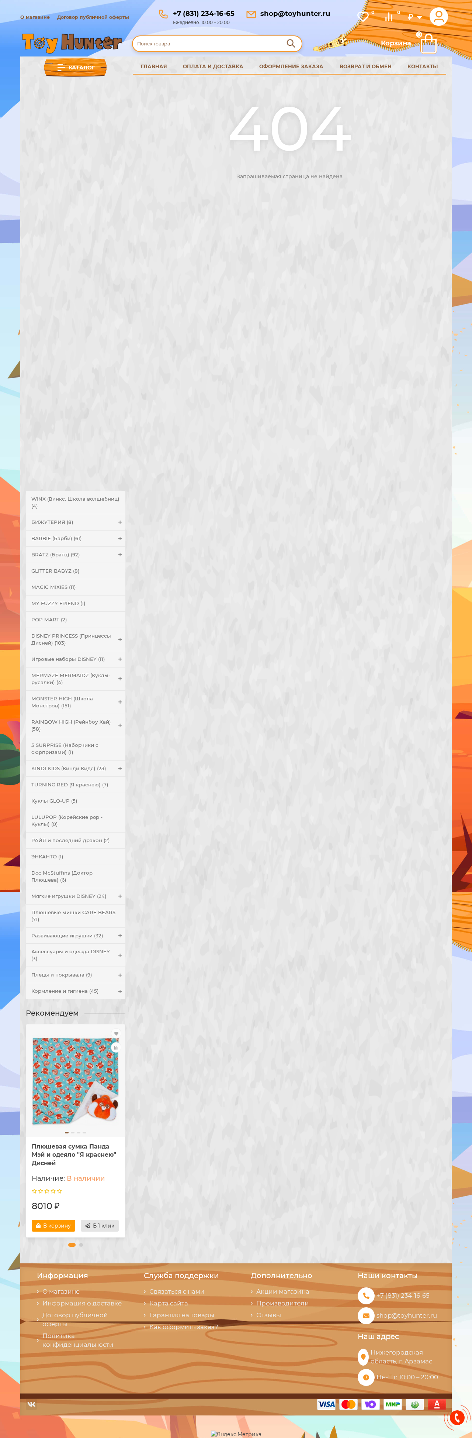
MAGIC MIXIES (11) (53, 587)
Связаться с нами (177, 1291)
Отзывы (268, 1315)
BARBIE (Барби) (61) (56, 538)
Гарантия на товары (181, 1315)
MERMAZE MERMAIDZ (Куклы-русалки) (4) (70, 678)
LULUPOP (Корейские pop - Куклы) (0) (67, 820)
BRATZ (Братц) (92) (55, 554)
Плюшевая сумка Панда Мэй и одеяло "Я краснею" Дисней (74, 1155)
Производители (282, 1303)
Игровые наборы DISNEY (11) (68, 659)
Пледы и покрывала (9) (61, 975)
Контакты (422, 66)
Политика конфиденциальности (78, 1340)
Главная (154, 66)
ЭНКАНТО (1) (47, 856)
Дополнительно (281, 1275)
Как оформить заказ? (183, 1327)
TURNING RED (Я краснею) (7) (69, 784)
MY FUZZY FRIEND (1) (58, 603)
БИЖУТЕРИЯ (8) (52, 522)
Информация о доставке (82, 1303)
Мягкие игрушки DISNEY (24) (69, 896)
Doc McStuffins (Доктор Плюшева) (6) (62, 876)
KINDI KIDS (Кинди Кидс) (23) (68, 768)
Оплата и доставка (213, 66)
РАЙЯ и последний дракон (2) (70, 840)
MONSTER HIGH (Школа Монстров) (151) (62, 702)
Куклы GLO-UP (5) (54, 801)
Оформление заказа (291, 66)
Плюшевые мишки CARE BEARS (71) (73, 915)
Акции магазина (282, 1291)
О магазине (35, 17)
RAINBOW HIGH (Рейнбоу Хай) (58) (71, 725)
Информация (62, 1275)
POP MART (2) (49, 619)
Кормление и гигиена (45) (65, 991)
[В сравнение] (116, 1047)
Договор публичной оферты (93, 17)
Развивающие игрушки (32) (67, 935)
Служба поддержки (181, 1275)
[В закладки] (116, 1033)
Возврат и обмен (366, 66)
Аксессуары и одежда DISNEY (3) (70, 954)
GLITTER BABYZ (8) (55, 571)
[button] (72, 1245)
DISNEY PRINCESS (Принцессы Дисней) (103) (71, 639)
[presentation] (26, 1131)
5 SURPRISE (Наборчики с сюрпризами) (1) (64, 748)
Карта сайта (168, 1303)
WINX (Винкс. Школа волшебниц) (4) (75, 502)
